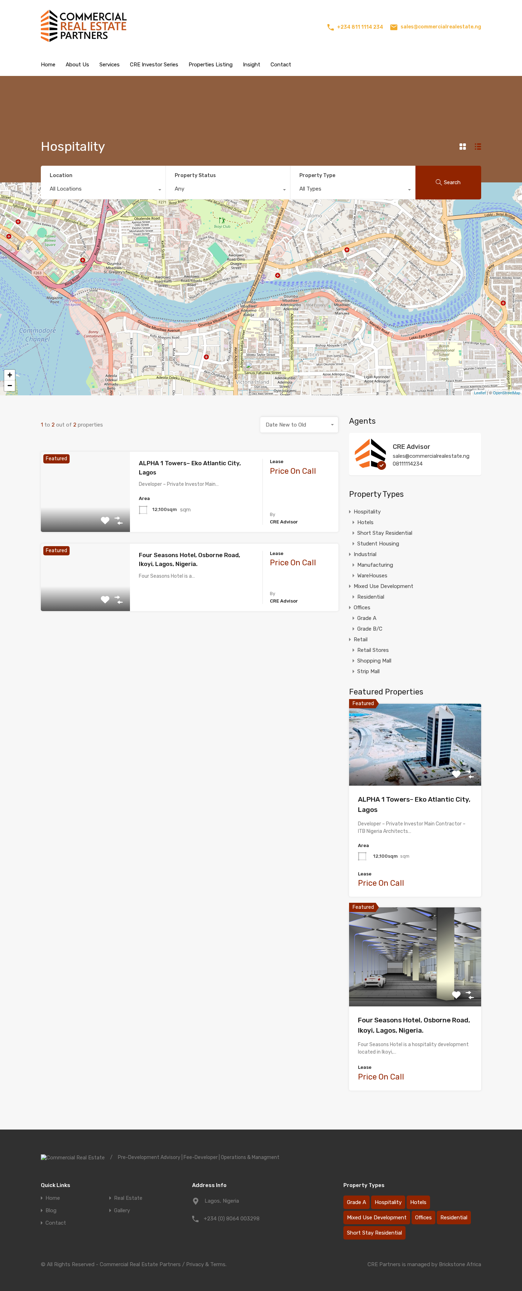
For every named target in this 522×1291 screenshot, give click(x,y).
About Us (77, 64)
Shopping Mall (374, 661)
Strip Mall (368, 671)
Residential (370, 597)
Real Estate (128, 1198)
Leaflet (480, 392)
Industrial (365, 554)
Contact (281, 64)
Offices (362, 607)
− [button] (9, 385)
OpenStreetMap (506, 392)
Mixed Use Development (383, 586)
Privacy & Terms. (206, 1264)
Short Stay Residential (384, 533)
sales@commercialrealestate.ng (441, 27)
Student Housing (378, 543)
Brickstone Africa (460, 1264)
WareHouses (372, 575)
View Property (85, 516)
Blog (50, 1210)
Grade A (366, 618)
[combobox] (103, 190)
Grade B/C (369, 629)
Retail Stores (373, 650)
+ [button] (9, 374)
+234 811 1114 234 (360, 27)
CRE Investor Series (154, 64)
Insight (251, 64)
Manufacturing (375, 565)
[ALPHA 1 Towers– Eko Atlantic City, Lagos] (252, 372)
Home (48, 64)
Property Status (195, 175)
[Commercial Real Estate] (89, 44)
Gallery (122, 1210)
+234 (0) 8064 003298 (232, 1218)
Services (109, 64)
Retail (361, 639)
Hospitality (367, 512)
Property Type (317, 175)
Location (61, 175)
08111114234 (408, 464)
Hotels (365, 522)
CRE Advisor (411, 447)
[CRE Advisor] (370, 466)
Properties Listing (211, 64)
